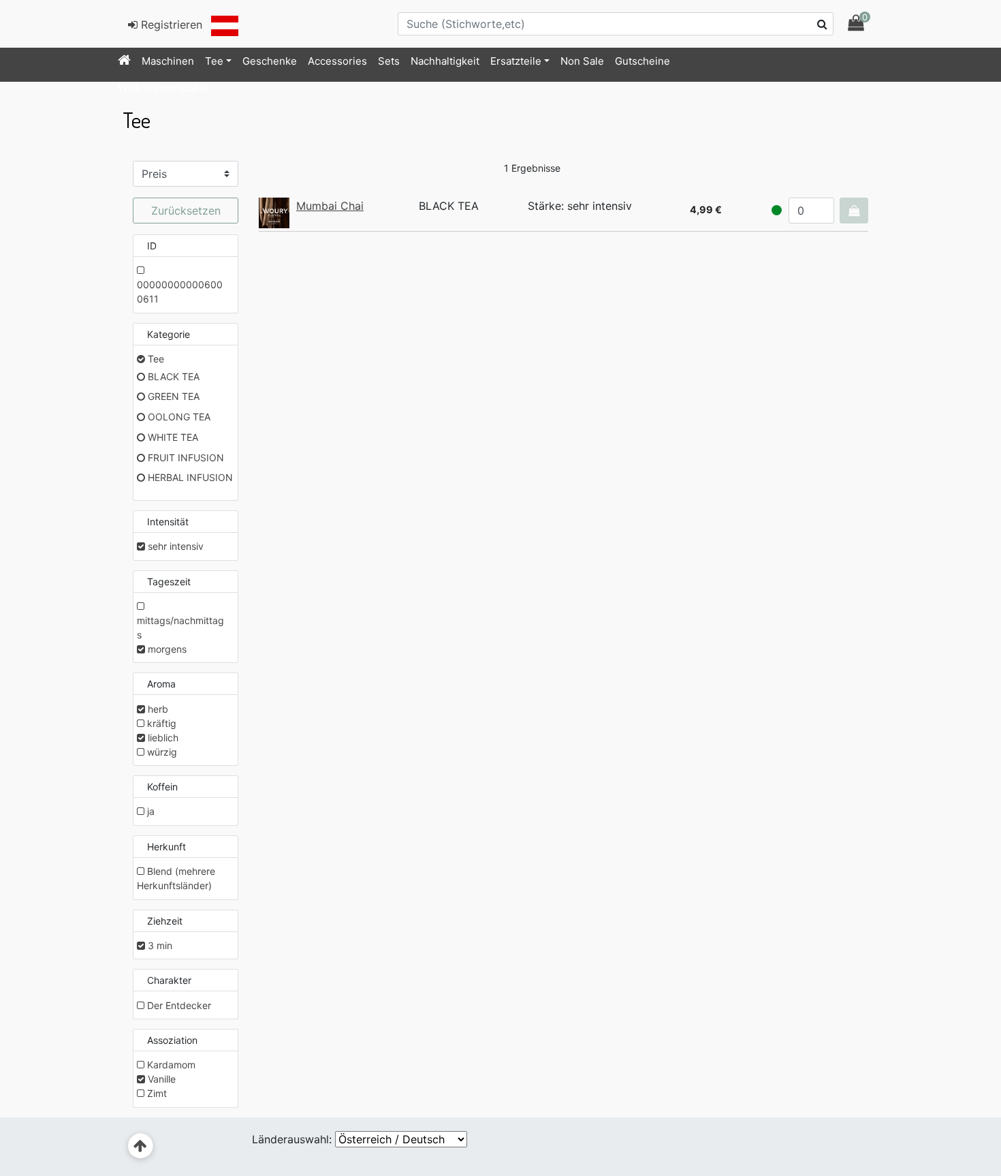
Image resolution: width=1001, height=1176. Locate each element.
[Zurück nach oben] (140, 1146)
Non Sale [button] (582, 61)
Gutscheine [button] (642, 61)
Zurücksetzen (186, 210)
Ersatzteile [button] (515, 61)
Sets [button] (389, 61)
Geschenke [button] (269, 61)
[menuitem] (124, 61)
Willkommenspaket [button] (163, 87)
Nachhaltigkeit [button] (445, 61)
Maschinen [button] (168, 61)
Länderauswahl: (292, 1139)
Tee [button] (214, 61)
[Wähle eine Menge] (854, 210)
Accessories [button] (337, 61)
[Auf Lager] (777, 210)
